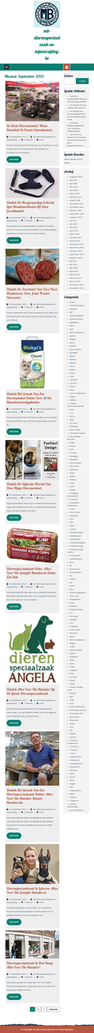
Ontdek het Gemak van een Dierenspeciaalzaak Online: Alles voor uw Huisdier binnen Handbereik (30, 796)
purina (72, 683)
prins (72, 673)
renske (73, 693)
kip (71, 582)
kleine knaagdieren (78, 592)
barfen (72, 336)
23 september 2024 (17, 809)
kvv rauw (74, 616)
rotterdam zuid (76, 713)
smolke (73, 733)
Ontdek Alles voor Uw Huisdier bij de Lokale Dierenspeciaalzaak (31, 691)
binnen (72, 356)
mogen (73, 643)
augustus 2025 (76, 217)
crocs (72, 416)
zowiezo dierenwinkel (72, 805)
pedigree (73, 670)
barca (72, 325)
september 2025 (77, 214)
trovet (73, 753)
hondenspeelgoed (77, 542)
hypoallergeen (76, 559)
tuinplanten (74, 760)
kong (72, 602)
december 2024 (76, 244)
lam (71, 623)
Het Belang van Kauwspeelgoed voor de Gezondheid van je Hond (76, 115)
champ (72, 396)
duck (72, 449)
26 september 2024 (17, 495)
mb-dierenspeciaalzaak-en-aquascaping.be (47, 44)
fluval (72, 473)
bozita (72, 369)
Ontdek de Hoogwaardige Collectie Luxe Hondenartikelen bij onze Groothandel (30, 206)
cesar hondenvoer (78, 393)
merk (72, 636)
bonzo (72, 366)
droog (72, 446)
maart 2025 (75, 234)
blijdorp (73, 363)
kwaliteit (73, 619)
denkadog (74, 426)
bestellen (74, 352)
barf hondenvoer (77, 332)
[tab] (6, 67)
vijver (72, 773)
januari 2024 (75, 281)
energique (74, 456)
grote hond (75, 512)
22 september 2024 (17, 899)
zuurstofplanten (76, 810)
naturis (73, 653)
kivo (71, 589)
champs (73, 400)
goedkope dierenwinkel (72, 494)
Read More (12, 158)
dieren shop (75, 429)
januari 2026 (75, 200)
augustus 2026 (76, 176)
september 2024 (77, 254)
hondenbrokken (76, 532)
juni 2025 (73, 224)
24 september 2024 (17, 700)
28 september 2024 (17, 304)
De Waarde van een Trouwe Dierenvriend (76, 106)
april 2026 (74, 190)
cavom (72, 386)
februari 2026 (76, 197)
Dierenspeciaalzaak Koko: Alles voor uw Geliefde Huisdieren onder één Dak (31, 572)
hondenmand (75, 536)
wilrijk (72, 794)
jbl (71, 565)
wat (71, 787)
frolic (72, 483)
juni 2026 (73, 183)
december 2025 (76, 203)
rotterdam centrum (78, 710)
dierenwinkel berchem (73, 437)
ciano (72, 409)
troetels (73, 750)
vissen (72, 777)
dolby (72, 442)
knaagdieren (75, 599)
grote (72, 509)
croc (71, 413)
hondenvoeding (76, 546)
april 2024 (74, 271)
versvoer (73, 770)
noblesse (74, 656)
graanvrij (73, 499)
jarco (72, 562)
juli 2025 (73, 220)
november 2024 (77, 247)
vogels (72, 783)
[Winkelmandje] (66, 67)
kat (71, 575)
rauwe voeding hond (75, 688)
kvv (71, 613)
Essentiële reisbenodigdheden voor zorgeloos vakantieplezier (75, 127)
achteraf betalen (77, 305)
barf (71, 329)
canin (72, 376)
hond (72, 525)
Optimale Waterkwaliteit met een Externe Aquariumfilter (77, 99)
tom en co (74, 746)
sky (71, 730)
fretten (73, 479)
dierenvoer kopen (77, 433)
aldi (71, 312)
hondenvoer (75, 555)
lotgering (74, 626)
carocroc (73, 383)
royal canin (74, 717)
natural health (76, 650)
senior (72, 723)
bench (72, 342)
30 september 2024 (17, 136)
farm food (74, 466)
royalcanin (74, 720)
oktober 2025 (76, 210)
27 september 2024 (17, 409)
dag (71, 419)
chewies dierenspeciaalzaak (75, 404)
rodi (71, 703)
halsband (74, 515)
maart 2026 (75, 193)
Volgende (53, 1009)
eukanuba (74, 459)
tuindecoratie (75, 756)
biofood (73, 359)
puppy (72, 680)
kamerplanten (76, 572)
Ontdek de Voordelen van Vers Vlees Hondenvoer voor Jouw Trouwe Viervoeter (32, 293)
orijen (72, 667)
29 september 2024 (17, 217)
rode (72, 700)
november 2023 (77, 288)
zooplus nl (74, 800)
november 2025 (77, 207)
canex (72, 373)
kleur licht (74, 596)
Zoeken (68, 76)
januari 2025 (75, 241)
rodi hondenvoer (77, 706)
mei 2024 (74, 268)
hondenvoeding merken (75, 550)
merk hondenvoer (77, 640)
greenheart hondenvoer (73, 504)
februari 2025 (76, 237)
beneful (73, 346)
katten (72, 579)
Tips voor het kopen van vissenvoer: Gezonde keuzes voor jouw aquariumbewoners (77, 140)
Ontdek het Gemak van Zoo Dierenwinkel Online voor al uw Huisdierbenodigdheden (29, 398)
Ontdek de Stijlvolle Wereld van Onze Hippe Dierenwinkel (29, 486)
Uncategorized (76, 763)
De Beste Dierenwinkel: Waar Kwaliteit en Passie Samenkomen (29, 128)
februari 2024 (76, 278)
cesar (72, 390)
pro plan (73, 677)
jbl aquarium (75, 569)
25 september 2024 (17, 584)
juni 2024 (73, 264)
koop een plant (76, 609)
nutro (72, 660)
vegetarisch (75, 767)
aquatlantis (74, 322)
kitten (72, 586)
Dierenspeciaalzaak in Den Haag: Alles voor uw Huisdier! (30, 965)
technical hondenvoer (72, 741)
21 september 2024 (17, 974)
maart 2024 (75, 274)
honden (73, 529)
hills (71, 522)
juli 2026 (73, 180)
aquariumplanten (77, 315)
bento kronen (75, 349)
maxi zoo (73, 633)
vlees (72, 780)
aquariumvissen (76, 319)
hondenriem (75, 539)
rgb (71, 696)
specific (73, 737)
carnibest (74, 379)
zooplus (73, 797)
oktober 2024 (76, 251)
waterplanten (75, 790)
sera (71, 727)
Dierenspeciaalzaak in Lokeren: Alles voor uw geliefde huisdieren (32, 890)
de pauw (73, 423)
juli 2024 (73, 261)
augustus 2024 (76, 257)
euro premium (76, 463)
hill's (72, 519)
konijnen (73, 606)
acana (72, 302)
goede (72, 490)
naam (72, 646)
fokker (72, 476)
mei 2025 (74, 227)
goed (72, 486)
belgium (73, 339)
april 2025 (74, 230)
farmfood (74, 469)
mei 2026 (74, 187)
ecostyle (73, 452)
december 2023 (76, 284)
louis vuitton (75, 629)
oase (72, 663)
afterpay (73, 309)
